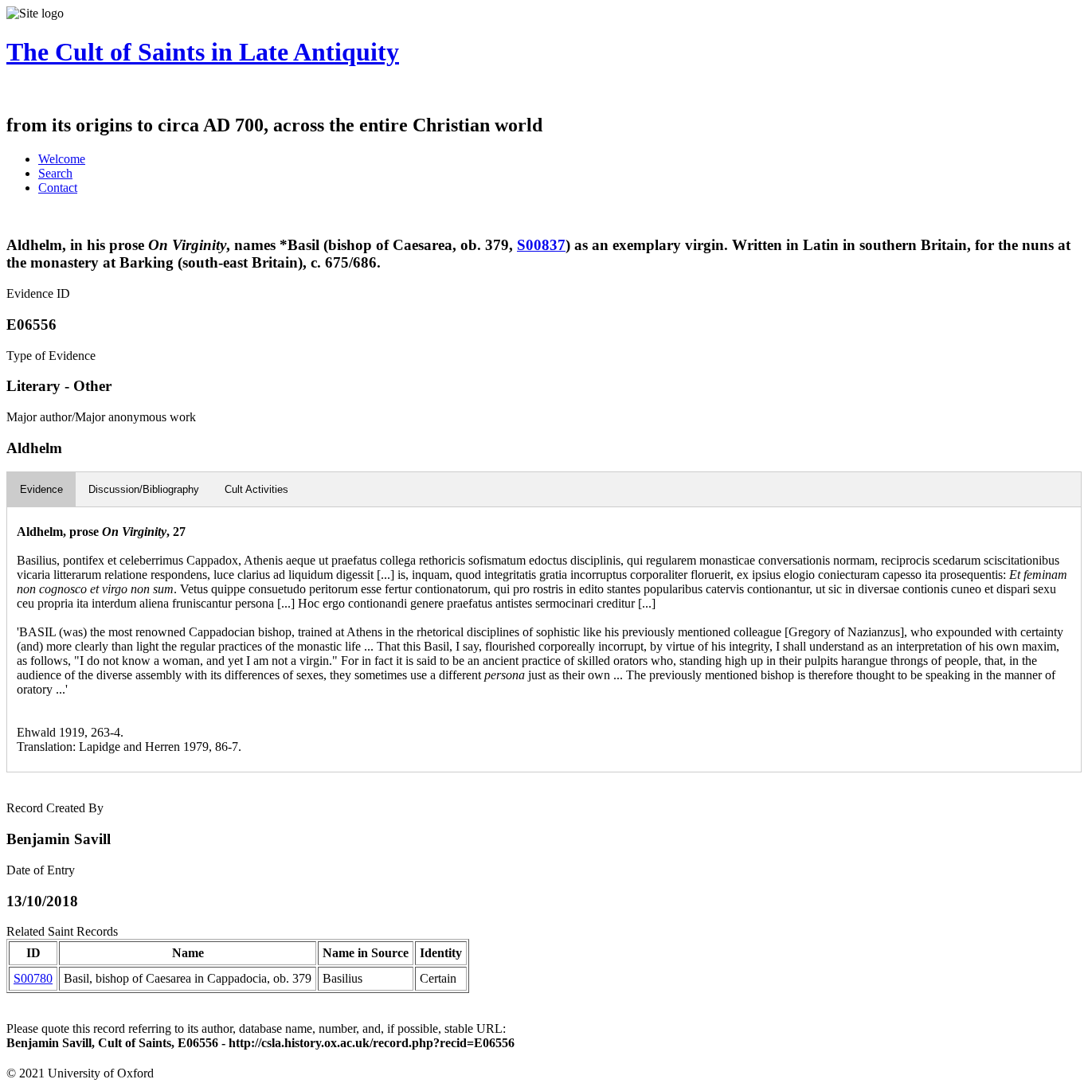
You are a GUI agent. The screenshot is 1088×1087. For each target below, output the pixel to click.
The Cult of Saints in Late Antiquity (202, 51)
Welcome (61, 159)
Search (55, 173)
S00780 (33, 978)
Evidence (41, 489)
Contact (57, 187)
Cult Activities (256, 489)
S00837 (541, 245)
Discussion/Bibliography (143, 489)
